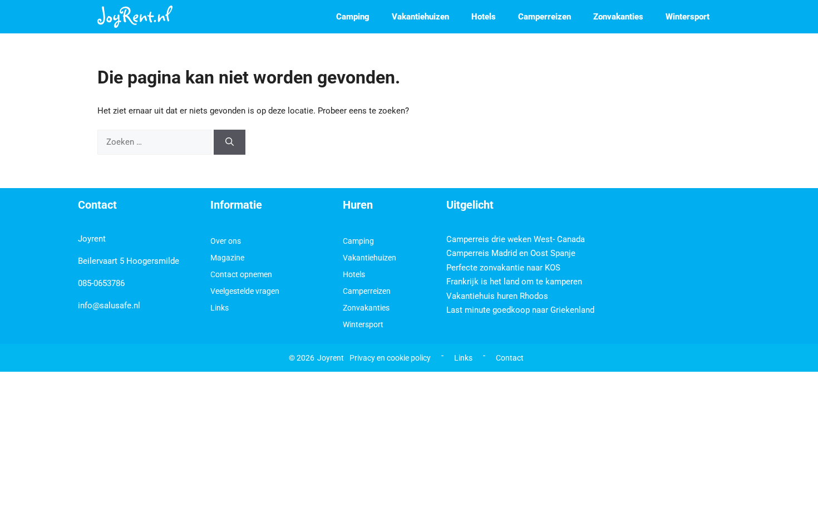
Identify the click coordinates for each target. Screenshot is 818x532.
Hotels (483, 17)
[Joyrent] (135, 16)
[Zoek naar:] (155, 142)
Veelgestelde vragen (244, 291)
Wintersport (687, 17)
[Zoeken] (229, 142)
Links (219, 307)
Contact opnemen (241, 274)
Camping (352, 17)
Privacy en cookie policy (390, 357)
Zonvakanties (618, 17)
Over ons (225, 241)
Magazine (227, 257)
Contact (510, 357)
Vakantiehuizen (420, 17)
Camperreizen (544, 17)
